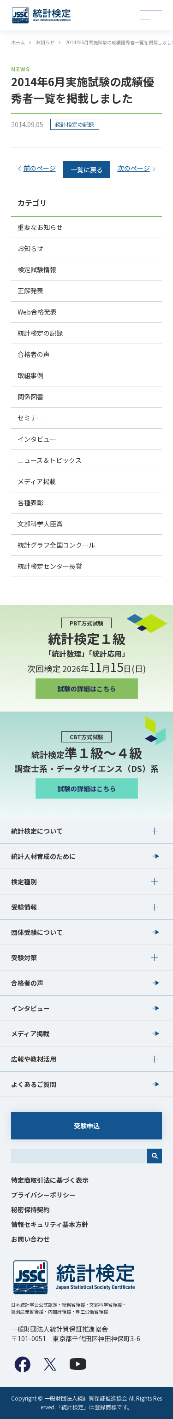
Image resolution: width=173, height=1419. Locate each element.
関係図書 (30, 396)
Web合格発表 (37, 311)
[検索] (154, 1156)
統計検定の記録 (74, 124)
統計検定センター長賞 (50, 566)
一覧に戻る (87, 169)
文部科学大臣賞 (40, 523)
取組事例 (30, 375)
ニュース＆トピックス (50, 460)
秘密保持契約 (30, 1209)
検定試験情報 (37, 269)
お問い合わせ (30, 1239)
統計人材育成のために (43, 856)
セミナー (30, 417)
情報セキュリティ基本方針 (49, 1224)
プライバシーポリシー (43, 1194)
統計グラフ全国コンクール (56, 544)
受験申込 (87, 1125)
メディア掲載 (37, 481)
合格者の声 (34, 354)
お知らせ (30, 248)
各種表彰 (30, 502)
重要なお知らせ (40, 227)
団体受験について (37, 932)
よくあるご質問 (33, 1084)
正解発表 (30, 290)
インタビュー (37, 439)
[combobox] (79, 1156)
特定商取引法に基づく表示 (50, 1180)
